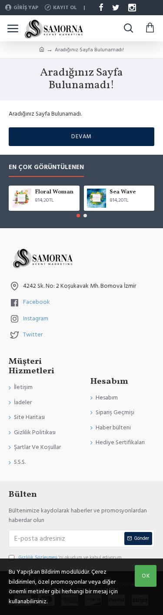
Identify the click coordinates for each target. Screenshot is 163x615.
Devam (81, 136)
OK (146, 576)
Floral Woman (54, 192)
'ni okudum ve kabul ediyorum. (71, 557)
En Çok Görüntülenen (46, 167)
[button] (78, 215)
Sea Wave (123, 192)
